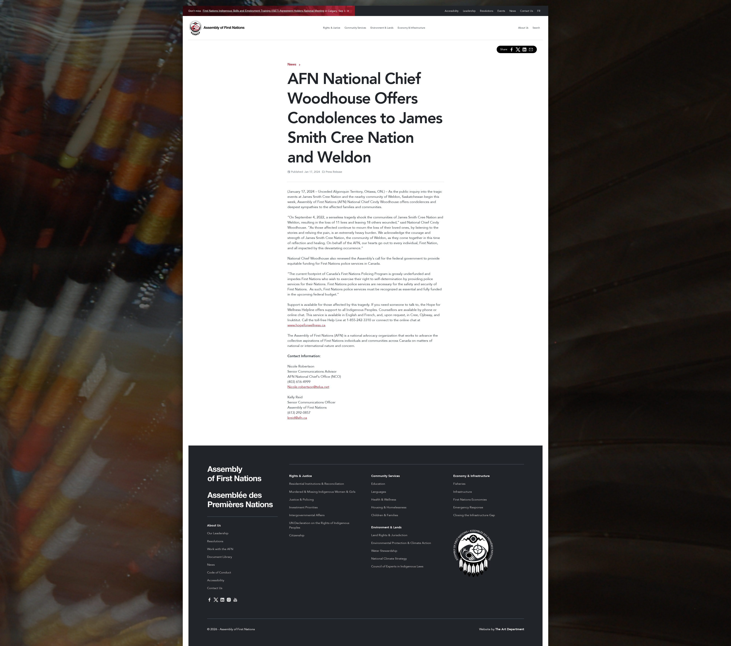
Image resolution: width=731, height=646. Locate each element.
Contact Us (526, 11)
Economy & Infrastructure (411, 28)
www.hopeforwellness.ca (306, 325)
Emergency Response (468, 507)
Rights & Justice (331, 28)
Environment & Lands (381, 28)
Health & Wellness (383, 499)
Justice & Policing (301, 499)
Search (536, 28)
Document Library (219, 557)
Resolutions (486, 11)
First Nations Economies (470, 499)
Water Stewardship (384, 551)
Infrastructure (462, 492)
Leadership (469, 11)
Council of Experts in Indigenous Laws (397, 566)
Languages (378, 492)
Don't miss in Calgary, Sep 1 (267, 10)
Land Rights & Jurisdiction (389, 535)
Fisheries (459, 484)
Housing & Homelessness (388, 507)
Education (378, 484)
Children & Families (384, 515)
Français (539, 11)
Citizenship (296, 535)
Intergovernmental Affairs (307, 515)
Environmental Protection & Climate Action (401, 543)
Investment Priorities (303, 507)
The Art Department (509, 629)
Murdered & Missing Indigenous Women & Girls (322, 492)
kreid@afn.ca (297, 417)
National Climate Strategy (389, 559)
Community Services (355, 28)
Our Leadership (217, 533)
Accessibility (452, 11)
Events (501, 11)
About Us (523, 28)
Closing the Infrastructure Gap (474, 515)
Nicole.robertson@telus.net (308, 387)
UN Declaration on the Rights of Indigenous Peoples (319, 525)
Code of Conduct (219, 572)
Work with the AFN (220, 549)
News (512, 11)
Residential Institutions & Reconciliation (316, 484)
